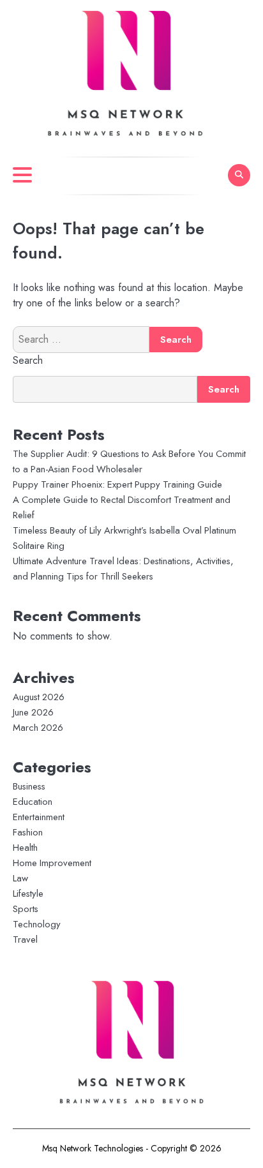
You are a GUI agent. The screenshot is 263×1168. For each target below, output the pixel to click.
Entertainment (38, 817)
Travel (25, 939)
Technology (37, 924)
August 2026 (38, 697)
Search (28, 360)
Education (32, 802)
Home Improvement (52, 863)
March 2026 (38, 728)
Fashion (28, 832)
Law (20, 878)
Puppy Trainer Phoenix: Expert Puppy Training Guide (117, 484)
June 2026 (33, 712)
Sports (25, 909)
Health (25, 848)
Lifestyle (28, 894)
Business (29, 786)
